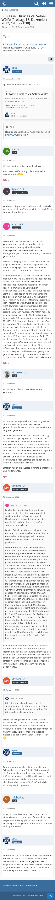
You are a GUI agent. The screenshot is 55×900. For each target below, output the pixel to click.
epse (7, 27)
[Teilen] (51, 59)
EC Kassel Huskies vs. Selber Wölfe (24, 44)
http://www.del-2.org (15, 134)
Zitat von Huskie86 (19, 505)
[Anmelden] (44, 3)
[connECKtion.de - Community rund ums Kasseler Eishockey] (3, 4)
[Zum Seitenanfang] (50, 896)
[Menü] (51, 4)
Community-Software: (27, 895)
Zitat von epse (16, 698)
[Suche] (36, 4)
